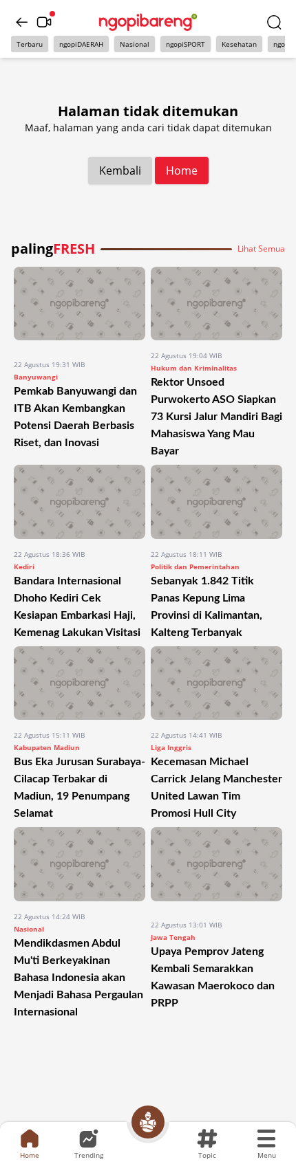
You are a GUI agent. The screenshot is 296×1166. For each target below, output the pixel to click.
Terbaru (30, 44)
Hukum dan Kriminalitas (194, 368)
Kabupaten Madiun (47, 747)
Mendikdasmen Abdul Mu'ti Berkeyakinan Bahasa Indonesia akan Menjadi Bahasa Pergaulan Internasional (78, 978)
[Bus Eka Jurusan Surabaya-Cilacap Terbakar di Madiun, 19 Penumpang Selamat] (79, 683)
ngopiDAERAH (81, 44)
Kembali (120, 170)
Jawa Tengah (173, 937)
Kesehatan (239, 44)
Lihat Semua (261, 248)
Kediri (24, 566)
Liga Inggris (171, 747)
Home (182, 170)
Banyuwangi (36, 377)
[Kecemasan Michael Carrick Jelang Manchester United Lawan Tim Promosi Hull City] (216, 683)
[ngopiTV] (44, 22)
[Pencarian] (274, 22)
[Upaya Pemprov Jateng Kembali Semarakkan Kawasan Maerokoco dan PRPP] (216, 868)
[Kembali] (22, 22)
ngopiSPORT (185, 44)
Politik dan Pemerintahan (195, 566)
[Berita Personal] (148, 1122)
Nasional (134, 44)
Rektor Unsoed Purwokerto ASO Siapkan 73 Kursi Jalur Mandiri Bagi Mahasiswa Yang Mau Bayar (216, 416)
